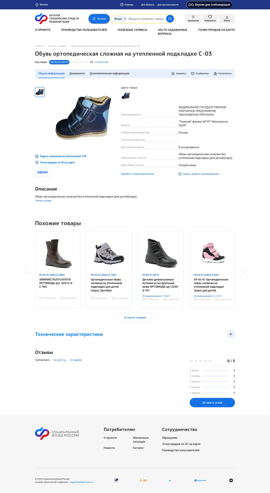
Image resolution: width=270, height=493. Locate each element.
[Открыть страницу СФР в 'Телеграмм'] (170, 480)
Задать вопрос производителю (201, 173)
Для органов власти (168, 4)
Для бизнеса (147, 4)
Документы (77, 73)
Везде (118, 18)
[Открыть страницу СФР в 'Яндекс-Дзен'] (231, 480)
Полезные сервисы (132, 30)
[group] (83, 117)
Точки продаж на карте (216, 30)
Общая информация (51, 73)
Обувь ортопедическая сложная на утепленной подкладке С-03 (123, 53)
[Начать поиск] (170, 19)
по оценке (76, 359)
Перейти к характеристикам (137, 173)
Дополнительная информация (109, 73)
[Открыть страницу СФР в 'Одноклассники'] (143, 480)
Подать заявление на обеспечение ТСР (63, 156)
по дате (58, 359)
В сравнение (69, 298)
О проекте (43, 30)
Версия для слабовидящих (212, 4)
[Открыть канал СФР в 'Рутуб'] (116, 480)
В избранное (202, 73)
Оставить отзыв (212, 402)
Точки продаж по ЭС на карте (57, 162)
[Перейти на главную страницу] (57, 18)
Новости (109, 448)
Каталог (138, 448)
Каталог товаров (57, 45)
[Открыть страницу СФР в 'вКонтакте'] (200, 480)
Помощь (129, 4)
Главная (39, 45)
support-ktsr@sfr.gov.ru (81, 482)
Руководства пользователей (84, 30)
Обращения (169, 437)
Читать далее (43, 200)
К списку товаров (135, 317)
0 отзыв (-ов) (101, 62)
